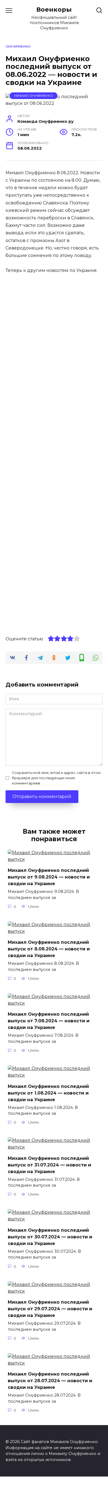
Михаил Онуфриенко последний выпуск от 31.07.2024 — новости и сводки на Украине (49, 1164)
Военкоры (54, 9)
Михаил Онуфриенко (33, 96)
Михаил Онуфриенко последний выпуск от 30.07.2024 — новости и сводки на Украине (50, 1236)
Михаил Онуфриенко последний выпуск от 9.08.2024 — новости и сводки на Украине (49, 877)
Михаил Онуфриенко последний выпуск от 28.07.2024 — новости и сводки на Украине (50, 1380)
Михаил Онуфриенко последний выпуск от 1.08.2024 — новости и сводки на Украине (48, 1092)
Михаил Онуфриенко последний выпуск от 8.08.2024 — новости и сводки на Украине (49, 949)
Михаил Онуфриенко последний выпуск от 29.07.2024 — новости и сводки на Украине (50, 1309)
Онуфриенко (18, 46)
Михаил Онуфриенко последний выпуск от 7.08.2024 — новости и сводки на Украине (48, 1021)
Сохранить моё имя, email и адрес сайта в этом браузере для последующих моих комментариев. (56, 778)
